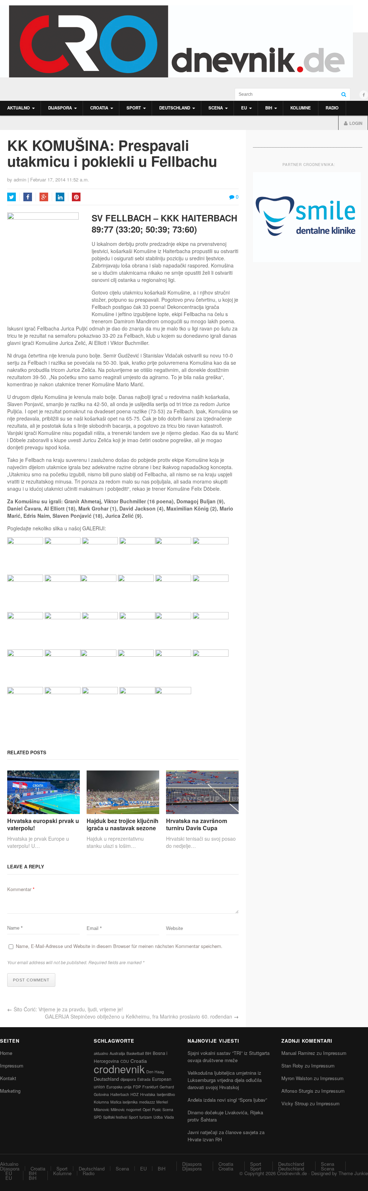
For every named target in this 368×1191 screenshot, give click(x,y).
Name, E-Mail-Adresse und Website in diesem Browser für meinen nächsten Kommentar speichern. (119, 946)
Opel (147, 1109)
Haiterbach (119, 1094)
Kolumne (300, 108)
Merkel (162, 1102)
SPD (98, 1117)
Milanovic (101, 1109)
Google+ (44, 197)
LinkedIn (60, 197)
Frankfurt (150, 1086)
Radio (332, 108)
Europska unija (119, 1086)
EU (244, 108)
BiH (268, 108)
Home (6, 1053)
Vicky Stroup (294, 1103)
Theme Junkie (353, 1173)
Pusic (156, 1109)
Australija (117, 1053)
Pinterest (76, 197)
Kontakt (8, 1078)
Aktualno (18, 108)
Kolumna (101, 1102)
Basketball (135, 1053)
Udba (158, 1117)
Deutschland (174, 108)
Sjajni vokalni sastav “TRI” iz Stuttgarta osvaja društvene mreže (229, 1057)
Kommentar (20, 889)
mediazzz (147, 1102)
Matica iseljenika (124, 1102)
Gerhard (167, 1086)
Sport (133, 108)
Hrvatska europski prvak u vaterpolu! (43, 824)
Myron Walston (296, 1078)
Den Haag (155, 1071)
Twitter (11, 197)
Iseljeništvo (166, 1094)
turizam (145, 1117)
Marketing (10, 1090)
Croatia (99, 108)
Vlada (169, 1117)
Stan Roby (292, 1065)
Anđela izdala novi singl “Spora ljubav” (227, 1099)
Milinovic (118, 1109)
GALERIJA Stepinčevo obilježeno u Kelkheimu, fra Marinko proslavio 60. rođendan (138, 1016)
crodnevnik (119, 1068)
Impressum (11, 1065)
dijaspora (128, 1079)
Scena (215, 108)
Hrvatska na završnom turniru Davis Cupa (196, 824)
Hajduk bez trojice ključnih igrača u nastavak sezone (122, 824)
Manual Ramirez (298, 1053)
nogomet (133, 1109)
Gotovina (101, 1094)
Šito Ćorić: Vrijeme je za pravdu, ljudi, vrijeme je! (68, 1009)
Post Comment (31, 980)
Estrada (144, 1079)
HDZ (134, 1094)
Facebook (27, 197)
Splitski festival (115, 1117)
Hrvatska (147, 1094)
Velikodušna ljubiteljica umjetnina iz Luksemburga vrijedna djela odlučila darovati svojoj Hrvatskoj (225, 1080)
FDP (137, 1086)
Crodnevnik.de (292, 1173)
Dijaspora (60, 108)
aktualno (101, 1053)
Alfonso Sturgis (297, 1090)
